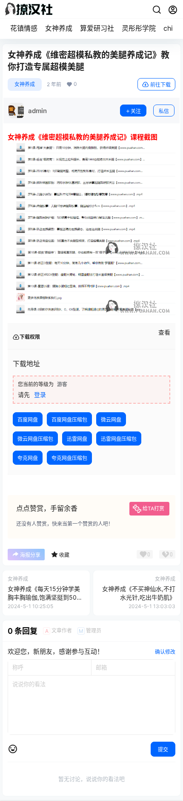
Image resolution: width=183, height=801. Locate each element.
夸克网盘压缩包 (69, 458)
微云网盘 (111, 420)
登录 (40, 394)
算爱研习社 (97, 28)
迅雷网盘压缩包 (119, 439)
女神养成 (58, 28)
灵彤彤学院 (139, 28)
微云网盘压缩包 (35, 439)
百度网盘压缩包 (69, 420)
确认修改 (165, 652)
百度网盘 (27, 420)
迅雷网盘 (77, 439)
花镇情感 (23, 28)
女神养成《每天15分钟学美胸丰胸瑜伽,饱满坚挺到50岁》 (44, 597)
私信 (164, 111)
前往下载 (160, 85)
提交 (163, 749)
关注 (136, 111)
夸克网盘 (27, 458)
